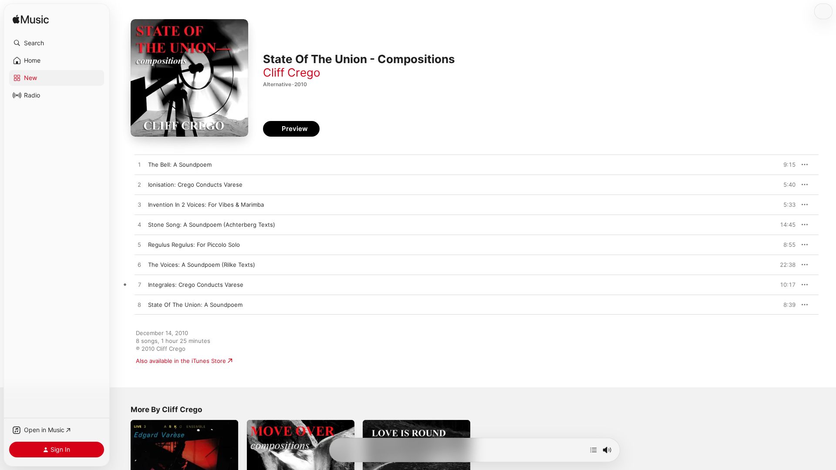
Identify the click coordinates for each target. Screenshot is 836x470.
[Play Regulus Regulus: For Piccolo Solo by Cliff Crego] (139, 245)
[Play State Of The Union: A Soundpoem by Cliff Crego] (139, 305)
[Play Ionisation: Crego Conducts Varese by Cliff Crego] (139, 185)
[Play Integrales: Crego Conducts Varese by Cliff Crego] (139, 285)
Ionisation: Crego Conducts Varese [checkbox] (195, 184)
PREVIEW (786, 164)
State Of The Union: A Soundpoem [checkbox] (195, 304)
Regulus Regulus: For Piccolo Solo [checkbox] (194, 244)
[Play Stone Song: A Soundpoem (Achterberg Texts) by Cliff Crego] (139, 225)
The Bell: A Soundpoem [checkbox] (180, 164)
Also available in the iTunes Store (181, 360)
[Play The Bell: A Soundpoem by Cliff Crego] (139, 165)
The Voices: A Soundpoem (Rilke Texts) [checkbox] (201, 264)
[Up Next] (593, 450)
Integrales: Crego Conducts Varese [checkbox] (195, 284)
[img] (31, 20)
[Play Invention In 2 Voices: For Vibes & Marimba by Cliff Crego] (139, 205)
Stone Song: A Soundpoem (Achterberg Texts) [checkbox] (211, 224)
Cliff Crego (291, 72)
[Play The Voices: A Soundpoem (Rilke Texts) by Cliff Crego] (139, 265)
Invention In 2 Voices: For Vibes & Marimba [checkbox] (206, 204)
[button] (57, 43)
